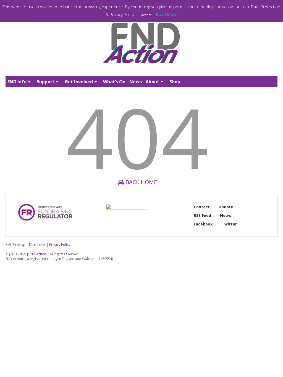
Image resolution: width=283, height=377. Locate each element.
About (152, 82)
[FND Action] (141, 65)
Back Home (140, 182)
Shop (174, 82)
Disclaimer (37, 244)
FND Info (17, 82)
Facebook (203, 224)
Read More (166, 14)
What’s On (114, 82)
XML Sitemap (15, 244)
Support (45, 82)
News (135, 82)
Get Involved (79, 82)
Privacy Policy (59, 244)
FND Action (37, 254)
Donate (226, 206)
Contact (202, 206)
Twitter (229, 224)
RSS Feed (202, 215)
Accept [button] (146, 15)
